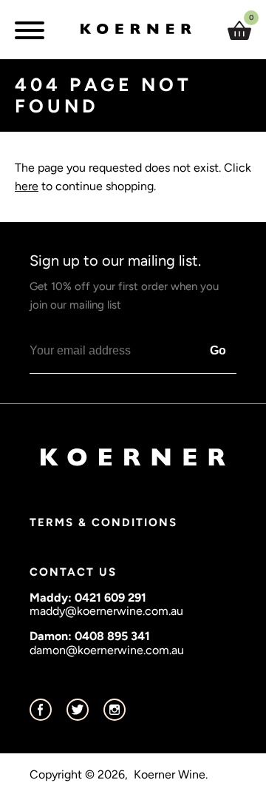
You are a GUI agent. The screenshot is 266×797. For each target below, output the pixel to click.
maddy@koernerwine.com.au (106, 611)
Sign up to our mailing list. (124, 282)
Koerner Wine (169, 774)
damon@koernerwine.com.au (107, 650)
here (26, 186)
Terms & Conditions (103, 522)
